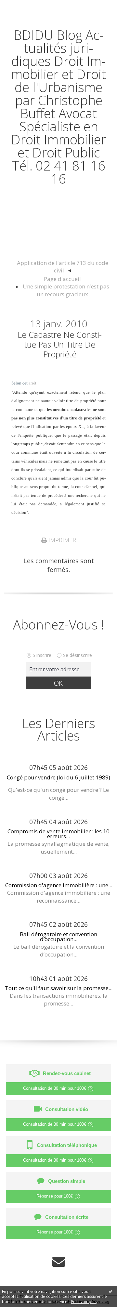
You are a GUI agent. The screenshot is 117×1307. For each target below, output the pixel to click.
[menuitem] (62, 267)
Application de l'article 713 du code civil (62, 266)
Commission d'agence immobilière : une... (58, 885)
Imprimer (61, 540)
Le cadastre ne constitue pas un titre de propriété (60, 344)
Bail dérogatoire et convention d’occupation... (58, 936)
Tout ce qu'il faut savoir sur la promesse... (58, 988)
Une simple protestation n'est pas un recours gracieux (66, 290)
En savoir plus (84, 1301)
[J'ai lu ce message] (110, 1291)
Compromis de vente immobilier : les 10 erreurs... (58, 833)
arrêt (32, 383)
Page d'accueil (62, 279)
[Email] (58, 1261)
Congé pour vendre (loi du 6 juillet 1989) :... (58, 780)
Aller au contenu (28, 7)
